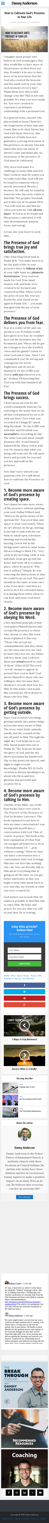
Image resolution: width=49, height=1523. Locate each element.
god (20, 976)
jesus (34, 976)
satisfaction (29, 978)
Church (17, 1519)
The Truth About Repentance (30, 1111)
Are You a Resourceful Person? (30, 1099)
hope (27, 976)
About (10, 1519)
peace (18, 978)
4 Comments (33, 22)
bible (7, 976)
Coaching (25, 1519)
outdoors (9, 978)
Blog (21, 1084)
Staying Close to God (26, 1087)
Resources (34, 1519)
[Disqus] (24, 1238)
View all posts (24, 1197)
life (40, 976)
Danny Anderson (19, 22)
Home (4, 1519)
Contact (43, 1519)
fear (14, 976)
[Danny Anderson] (24, 3)
